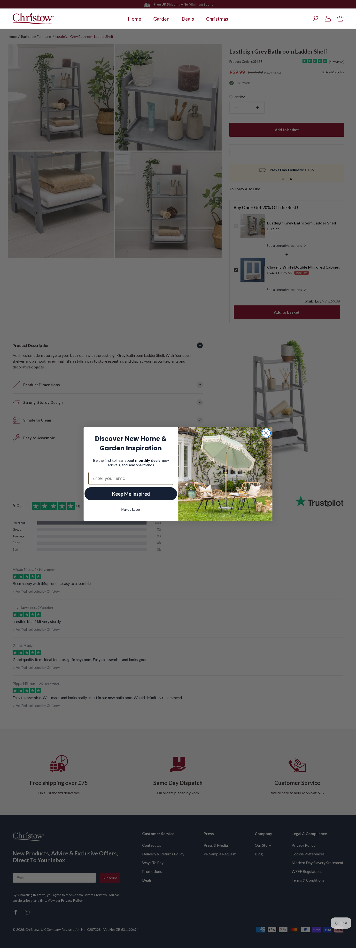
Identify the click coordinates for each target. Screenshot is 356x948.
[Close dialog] (266, 433)
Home (134, 19)
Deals (188, 19)
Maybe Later (130, 509)
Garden (161, 19)
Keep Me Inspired (131, 494)
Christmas (217, 19)
